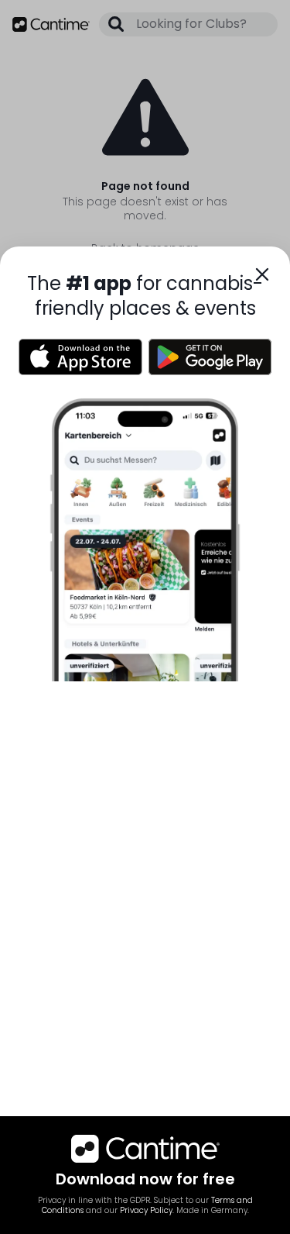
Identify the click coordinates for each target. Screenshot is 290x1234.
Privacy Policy (146, 1210)
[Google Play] (210, 357)
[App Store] (80, 357)
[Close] (262, 274)
